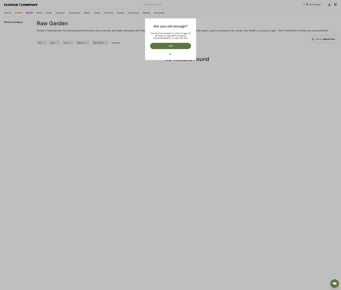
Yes (170, 46)
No (170, 54)
